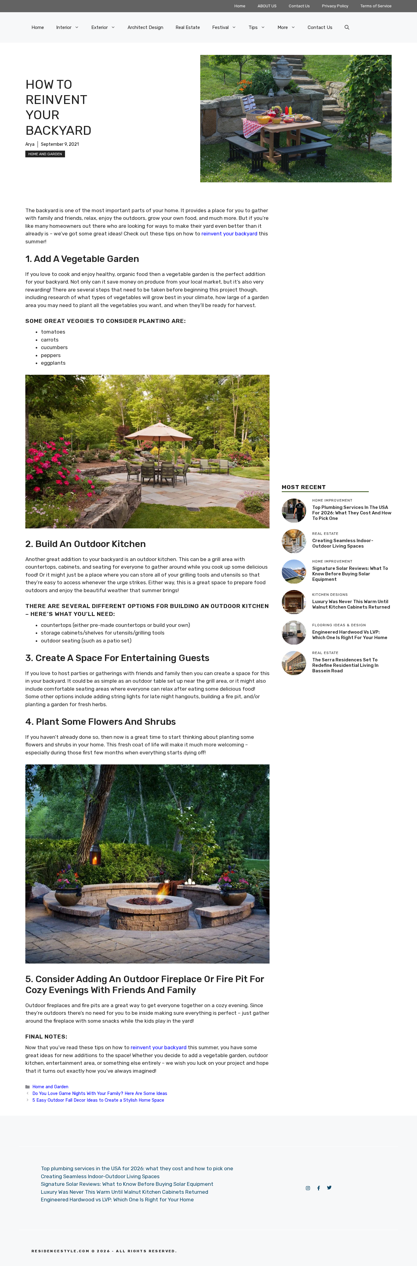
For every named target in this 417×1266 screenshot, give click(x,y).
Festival (220, 27)
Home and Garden (45, 154)
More (282, 27)
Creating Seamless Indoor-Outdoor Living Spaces (342, 543)
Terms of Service (376, 6)
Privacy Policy (335, 6)
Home (239, 6)
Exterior (99, 27)
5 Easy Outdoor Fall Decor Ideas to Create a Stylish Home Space (98, 1100)
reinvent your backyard (159, 1047)
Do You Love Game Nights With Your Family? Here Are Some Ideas (99, 1093)
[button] (347, 27)
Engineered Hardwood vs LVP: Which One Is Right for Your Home (349, 634)
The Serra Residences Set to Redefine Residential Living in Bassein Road (345, 665)
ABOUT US (267, 6)
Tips (253, 27)
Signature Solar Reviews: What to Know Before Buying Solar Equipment (350, 574)
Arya (29, 144)
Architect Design (145, 27)
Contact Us (299, 6)
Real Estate (188, 27)
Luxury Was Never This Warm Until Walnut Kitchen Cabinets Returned (351, 604)
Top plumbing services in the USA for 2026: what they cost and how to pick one (351, 513)
